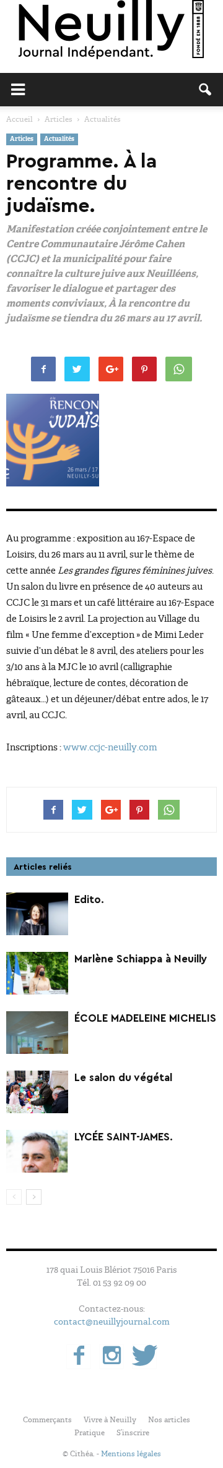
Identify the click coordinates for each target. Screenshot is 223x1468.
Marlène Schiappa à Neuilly (141, 959)
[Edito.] (37, 914)
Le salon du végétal (123, 1077)
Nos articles (169, 1420)
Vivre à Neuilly (110, 1420)
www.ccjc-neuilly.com (110, 747)
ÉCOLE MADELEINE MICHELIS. (146, 1018)
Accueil (19, 119)
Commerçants (47, 1420)
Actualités (59, 139)
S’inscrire (132, 1433)
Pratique (89, 1433)
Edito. (89, 899)
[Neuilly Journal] (111, 30)
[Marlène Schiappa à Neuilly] (37, 973)
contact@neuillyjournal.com (112, 1321)
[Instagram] (111, 1356)
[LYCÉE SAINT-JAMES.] (37, 1151)
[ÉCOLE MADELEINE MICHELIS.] (37, 1032)
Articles (21, 139)
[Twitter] (144, 1356)
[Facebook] (78, 1356)
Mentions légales (131, 1454)
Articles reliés (43, 867)
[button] (205, 89)
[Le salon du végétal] (37, 1092)
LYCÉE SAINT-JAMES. (123, 1137)
